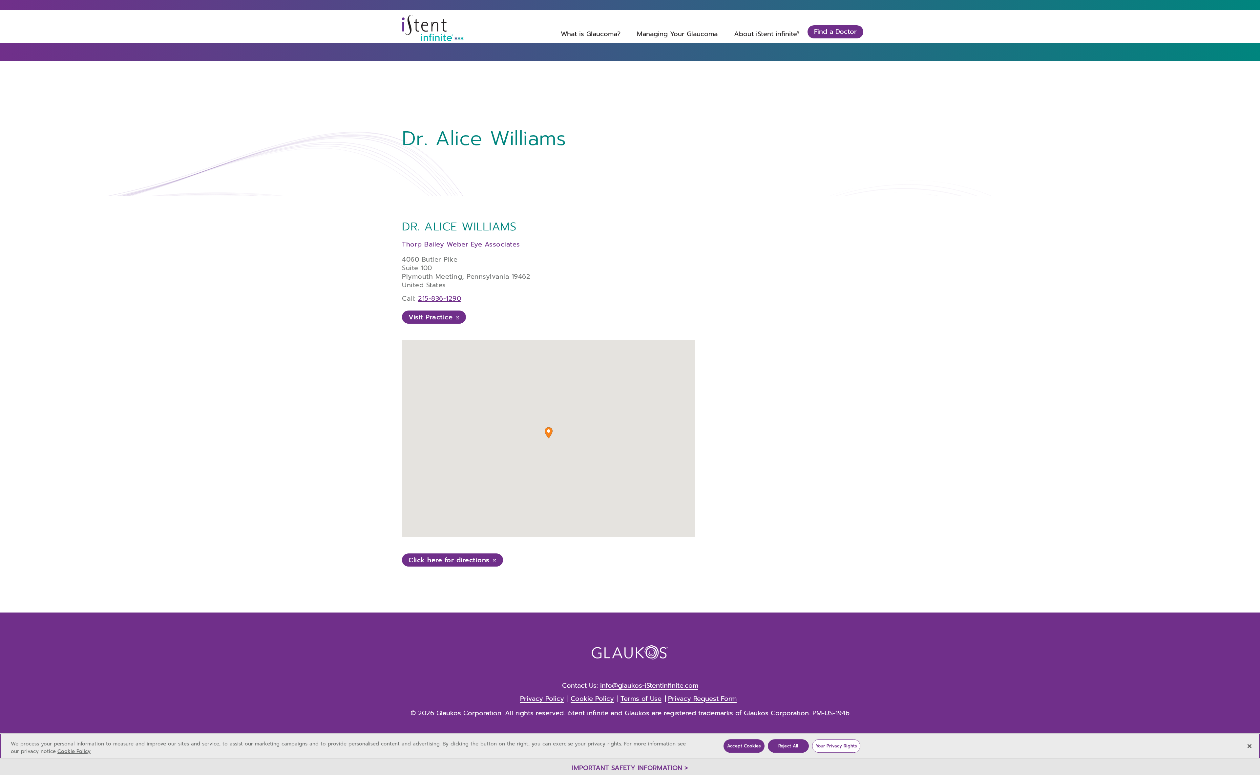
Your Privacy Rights (836, 746)
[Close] (1249, 746)
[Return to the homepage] (433, 28)
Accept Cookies (744, 746)
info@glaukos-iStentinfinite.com (649, 685)
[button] (549, 433)
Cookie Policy (74, 751)
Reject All (788, 746)
